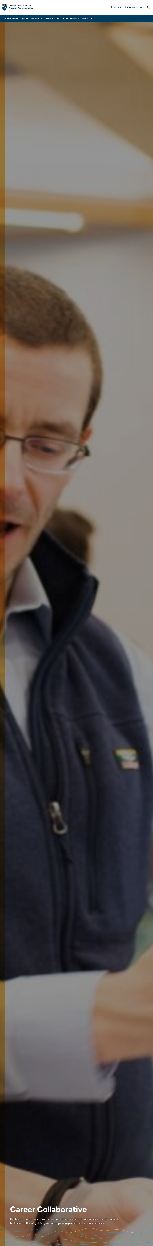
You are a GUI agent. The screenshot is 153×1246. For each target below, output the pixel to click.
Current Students (11, 18)
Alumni (25, 18)
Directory (118, 7)
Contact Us (87, 18)
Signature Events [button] (70, 18)
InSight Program (52, 18)
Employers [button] (36, 18)
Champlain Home (135, 7)
